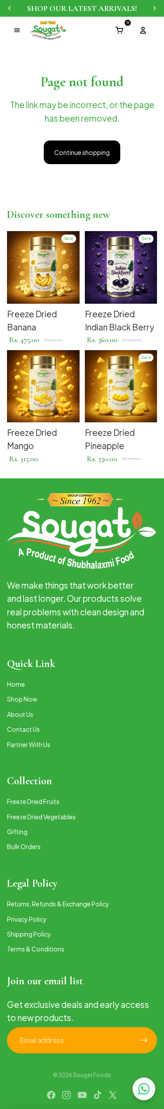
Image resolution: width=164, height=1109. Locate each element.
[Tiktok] (97, 1095)
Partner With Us (28, 744)
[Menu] (17, 30)
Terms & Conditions (35, 949)
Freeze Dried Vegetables (41, 816)
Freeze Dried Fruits (33, 801)
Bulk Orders (24, 846)
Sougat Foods (92, 1075)
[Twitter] (113, 1095)
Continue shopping (82, 152)
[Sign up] (144, 1040)
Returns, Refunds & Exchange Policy (58, 904)
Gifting (17, 831)
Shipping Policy (29, 934)
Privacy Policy (27, 919)
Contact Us (23, 729)
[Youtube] (82, 1095)
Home (16, 684)
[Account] (143, 30)
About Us (20, 714)
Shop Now (22, 699)
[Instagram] (66, 1095)
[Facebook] (51, 1095)
